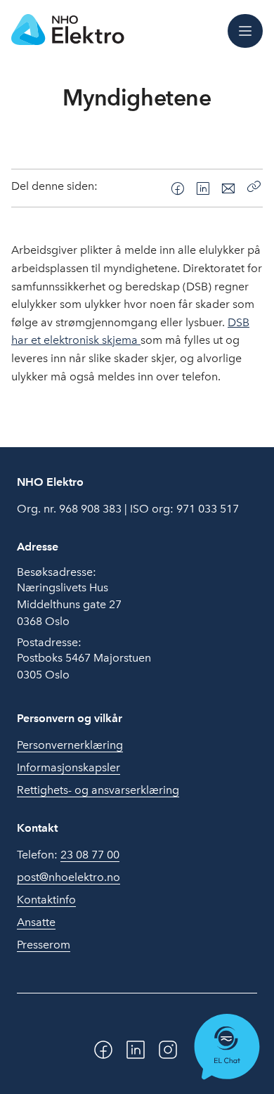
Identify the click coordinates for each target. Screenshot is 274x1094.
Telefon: (68, 854)
